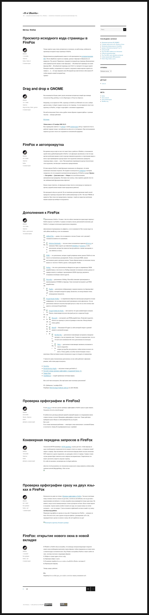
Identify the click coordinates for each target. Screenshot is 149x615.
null (27, 508)
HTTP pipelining (66, 447)
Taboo (59, 344)
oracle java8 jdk (105, 49)
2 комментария (27, 63)
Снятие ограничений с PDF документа (111, 57)
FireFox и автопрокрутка (43, 144)
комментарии (74, 127)
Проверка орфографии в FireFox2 (51, 400)
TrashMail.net (47, 376)
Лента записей (105, 97)
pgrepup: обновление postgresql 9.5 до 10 (112, 48)
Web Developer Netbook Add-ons (59, 388)
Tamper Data (47, 373)
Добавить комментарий (29, 422)
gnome (35, 107)
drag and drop (26, 107)
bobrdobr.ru (75, 246)
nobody (63, 127)
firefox (24, 61)
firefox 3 (29, 61)
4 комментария (27, 165)
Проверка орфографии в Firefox (72, 496)
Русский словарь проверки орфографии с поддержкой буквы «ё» (62, 371)
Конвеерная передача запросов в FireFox (58, 439)
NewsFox (46, 366)
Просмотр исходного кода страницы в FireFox (55, 40)
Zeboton (25, 54)
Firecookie (49, 279)
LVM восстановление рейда (108, 53)
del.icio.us (88, 243)
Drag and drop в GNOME (43, 88)
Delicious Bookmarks (55, 243)
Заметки (25, 58)
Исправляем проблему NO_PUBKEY (110, 42)
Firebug (48, 267)
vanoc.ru (104, 83)
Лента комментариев (107, 99)
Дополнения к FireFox (41, 212)
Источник (46, 119)
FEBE (48, 255)
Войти (103, 96)
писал (49, 407)
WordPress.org (105, 101)
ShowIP (54, 327)
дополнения (30, 231)
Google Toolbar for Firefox (56, 311)
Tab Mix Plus (58, 335)
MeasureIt (54, 318)
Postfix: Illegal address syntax (109, 58)
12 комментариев (27, 233)
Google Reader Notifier (52, 299)
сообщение (82, 170)
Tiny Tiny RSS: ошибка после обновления (112, 51)
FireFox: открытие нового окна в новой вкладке (56, 537)
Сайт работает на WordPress (37, 604)
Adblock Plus (50, 236)
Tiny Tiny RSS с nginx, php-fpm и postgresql (112, 55)
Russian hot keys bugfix (50, 368)
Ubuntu (24, 417)
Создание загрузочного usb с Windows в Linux (113, 44)
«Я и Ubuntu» (30, 13)
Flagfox (51, 289)
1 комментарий (27, 510)
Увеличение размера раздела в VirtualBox (112, 46)
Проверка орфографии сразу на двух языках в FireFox (59, 487)
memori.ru (83, 246)
